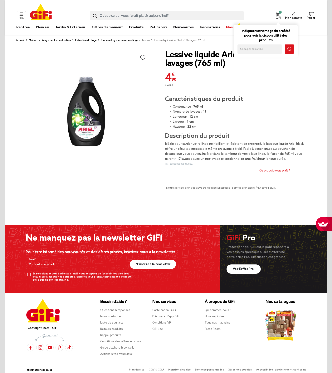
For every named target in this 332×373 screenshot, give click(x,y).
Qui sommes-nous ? (218, 310)
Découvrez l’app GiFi (165, 316)
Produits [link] (136, 27)
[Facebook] (30, 347)
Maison (33, 40)
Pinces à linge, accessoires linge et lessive (125, 40)
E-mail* (33, 259)
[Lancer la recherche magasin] (289, 49)
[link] (136, 33)
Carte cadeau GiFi (164, 310)
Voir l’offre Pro (244, 269)
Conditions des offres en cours (120, 341)
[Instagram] (40, 347)
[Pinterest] (59, 347)
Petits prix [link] (158, 27)
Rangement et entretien (56, 40)
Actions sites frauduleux (116, 354)
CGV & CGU (156, 369)
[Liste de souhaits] (143, 58)
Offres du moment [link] (107, 27)
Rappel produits (110, 335)
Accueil (20, 40)
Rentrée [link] (23, 27)
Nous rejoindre (214, 316)
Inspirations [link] (210, 27)
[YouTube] (50, 347)
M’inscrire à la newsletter (153, 264)
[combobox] (167, 15)
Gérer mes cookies (240, 369)
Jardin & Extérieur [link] (70, 27)
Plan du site (137, 369)
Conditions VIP (162, 322)
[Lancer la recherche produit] (95, 16)
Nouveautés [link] (183, 27)
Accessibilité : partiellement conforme (281, 369)
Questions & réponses (115, 310)
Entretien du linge (86, 40)
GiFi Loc (157, 329)
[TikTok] (69, 347)
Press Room (213, 329)
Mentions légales (179, 369)
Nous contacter (110, 316)
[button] (278, 16)
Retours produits (111, 329)
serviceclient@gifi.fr (245, 188)
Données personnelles (209, 369)
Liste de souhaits (111, 322)
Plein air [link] (42, 27)
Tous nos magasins (217, 322)
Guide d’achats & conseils (117, 348)
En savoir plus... (267, 188)
